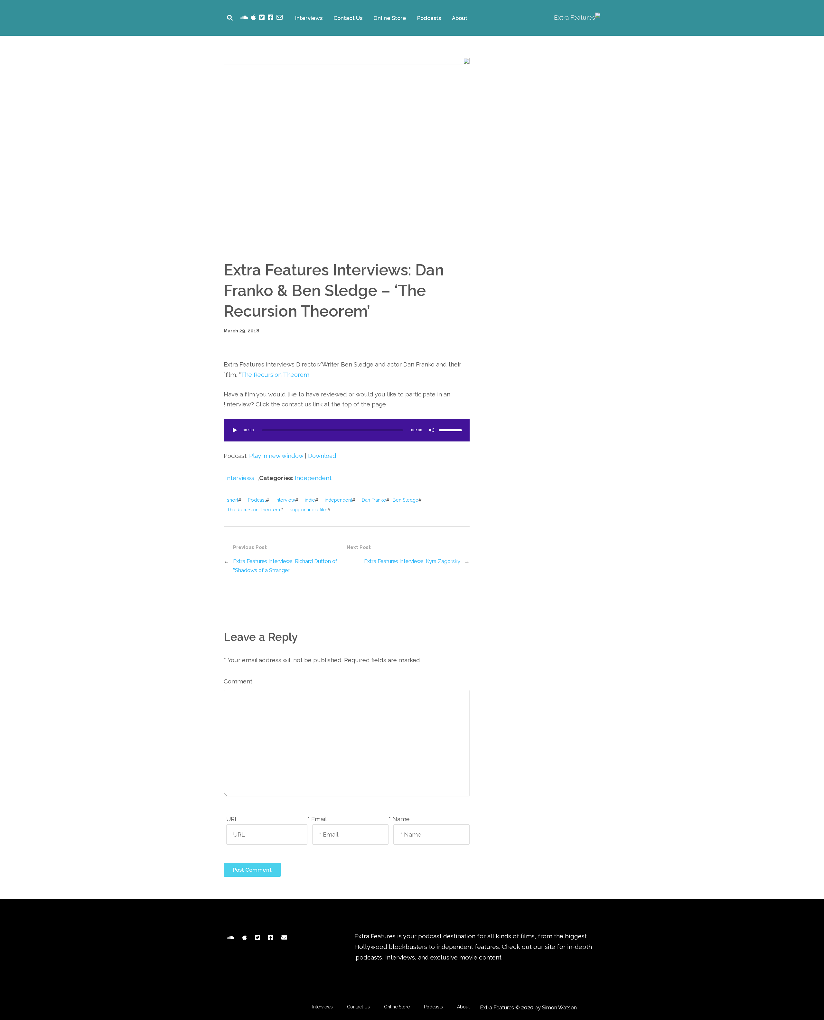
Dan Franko (374, 500)
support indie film (308, 509)
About (459, 18)
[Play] (234, 430)
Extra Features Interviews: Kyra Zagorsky (412, 561)
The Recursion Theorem (275, 374)
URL (232, 819)
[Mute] (431, 430)
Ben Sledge (405, 500)
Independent (313, 478)
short (232, 500)
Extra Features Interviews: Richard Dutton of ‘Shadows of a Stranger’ (285, 565)
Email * (317, 819)
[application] (347, 430)
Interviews (309, 18)
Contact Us (347, 18)
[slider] (450, 430)
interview (285, 500)
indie (310, 500)
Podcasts (429, 18)
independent (338, 500)
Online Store (389, 18)
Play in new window (276, 455)
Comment (238, 681)
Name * (399, 819)
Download (322, 455)
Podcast (257, 500)
